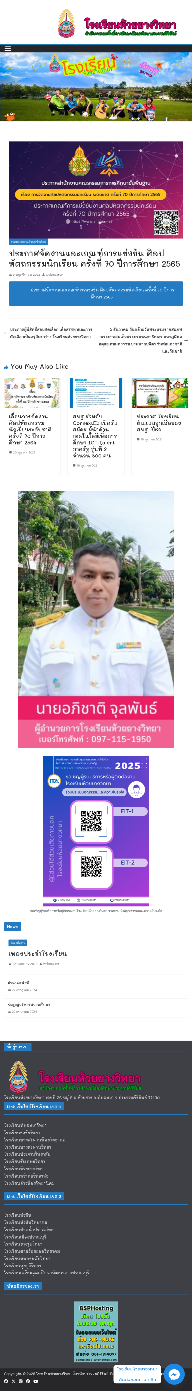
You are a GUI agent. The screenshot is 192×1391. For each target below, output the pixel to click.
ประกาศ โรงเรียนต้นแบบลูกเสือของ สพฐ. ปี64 (159, 423)
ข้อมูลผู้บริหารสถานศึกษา (29, 1004)
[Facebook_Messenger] (174, 1374)
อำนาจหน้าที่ (18, 982)
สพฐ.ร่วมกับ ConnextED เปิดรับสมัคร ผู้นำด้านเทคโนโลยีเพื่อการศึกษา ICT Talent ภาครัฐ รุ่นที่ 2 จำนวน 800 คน (95, 436)
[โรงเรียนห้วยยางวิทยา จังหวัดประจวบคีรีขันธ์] (96, 55)
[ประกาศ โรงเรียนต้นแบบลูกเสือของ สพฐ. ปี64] (160, 381)
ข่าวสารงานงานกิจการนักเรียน (28, 242)
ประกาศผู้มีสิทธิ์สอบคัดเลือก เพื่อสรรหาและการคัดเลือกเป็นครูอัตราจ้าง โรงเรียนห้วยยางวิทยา (51, 333)
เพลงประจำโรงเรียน (37, 953)
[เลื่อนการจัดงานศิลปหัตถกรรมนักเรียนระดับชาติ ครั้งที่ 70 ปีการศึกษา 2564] (32, 381)
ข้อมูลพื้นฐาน (17, 943)
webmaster (54, 274)
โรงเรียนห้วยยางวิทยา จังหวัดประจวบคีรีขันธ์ (72, 1373)
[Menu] (8, 48)
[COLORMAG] (79, 1059)
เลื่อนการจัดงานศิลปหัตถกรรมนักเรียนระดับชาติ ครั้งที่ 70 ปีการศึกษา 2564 (30, 429)
